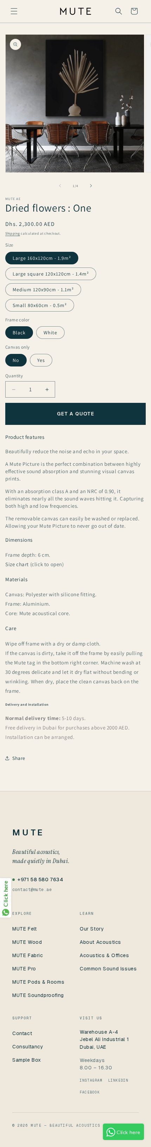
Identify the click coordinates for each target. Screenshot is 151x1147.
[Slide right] (91, 185)
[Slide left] (60, 185)
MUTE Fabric (27, 955)
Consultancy (28, 1046)
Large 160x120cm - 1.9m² (42, 258)
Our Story (92, 929)
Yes (41, 360)
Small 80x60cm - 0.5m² (40, 305)
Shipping (12, 233)
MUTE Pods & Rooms (38, 982)
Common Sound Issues (108, 969)
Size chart (17, 564)
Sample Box (26, 1060)
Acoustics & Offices (104, 955)
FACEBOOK (90, 1092)
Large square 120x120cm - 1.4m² (51, 274)
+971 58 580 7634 (41, 879)
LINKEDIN (118, 1080)
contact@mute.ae (32, 889)
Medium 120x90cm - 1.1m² (43, 289)
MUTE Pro (24, 969)
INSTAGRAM (91, 1080)
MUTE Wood (27, 942)
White (50, 332)
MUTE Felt (24, 929)
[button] (14, 11)
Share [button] (18, 758)
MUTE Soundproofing (38, 995)
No (16, 360)
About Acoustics (100, 942)
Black (19, 332)
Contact (22, 1033)
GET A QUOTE (75, 414)
